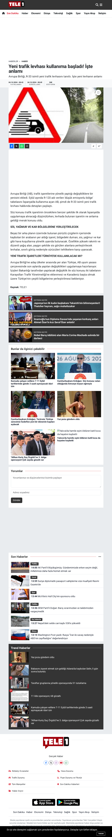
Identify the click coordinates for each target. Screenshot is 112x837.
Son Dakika (12, 13)
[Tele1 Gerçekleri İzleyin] (16, 5)
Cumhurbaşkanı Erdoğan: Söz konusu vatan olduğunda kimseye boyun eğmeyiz (78, 382)
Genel (34, 577)
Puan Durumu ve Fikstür (71, 777)
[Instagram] (56, 762)
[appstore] (44, 802)
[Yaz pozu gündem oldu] (79, 404)
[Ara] (97, 4)
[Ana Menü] (101, 4)
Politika (34, 564)
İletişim (102, 13)
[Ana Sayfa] (3, 13)
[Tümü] (99, 556)
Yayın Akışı (89, 13)
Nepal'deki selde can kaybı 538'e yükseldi (55, 623)
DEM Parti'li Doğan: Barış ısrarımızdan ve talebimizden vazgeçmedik (61, 610)
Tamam (101, 834)
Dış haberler (36, 619)
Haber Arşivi (17, 791)
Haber (25, 13)
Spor (78, 13)
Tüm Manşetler (18, 784)
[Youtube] (61, 762)
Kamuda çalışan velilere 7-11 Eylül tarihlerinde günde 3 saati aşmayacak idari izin (32, 383)
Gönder (16, 500)
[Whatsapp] (66, 762)
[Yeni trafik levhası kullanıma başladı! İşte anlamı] (56, 115)
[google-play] (68, 802)
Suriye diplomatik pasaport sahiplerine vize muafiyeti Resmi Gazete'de (64, 583)
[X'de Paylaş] (16, 146)
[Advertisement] (58, 39)
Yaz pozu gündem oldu (68, 419)
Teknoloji (58, 13)
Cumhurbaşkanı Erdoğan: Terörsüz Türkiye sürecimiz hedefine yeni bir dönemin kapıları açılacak (33, 422)
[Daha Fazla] (27, 146)
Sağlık (69, 13)
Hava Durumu (67, 771)
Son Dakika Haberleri (69, 784)
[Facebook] (46, 762)
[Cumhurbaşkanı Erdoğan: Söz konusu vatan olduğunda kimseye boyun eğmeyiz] (79, 365)
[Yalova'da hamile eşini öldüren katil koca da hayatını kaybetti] (79, 432)
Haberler (13, 61)
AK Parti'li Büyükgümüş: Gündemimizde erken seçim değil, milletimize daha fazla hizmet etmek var (63, 569)
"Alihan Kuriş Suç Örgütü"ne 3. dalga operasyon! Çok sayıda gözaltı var (28, 458)
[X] (51, 762)
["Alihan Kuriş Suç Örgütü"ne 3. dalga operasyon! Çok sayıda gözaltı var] (33, 442)
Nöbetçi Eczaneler (20, 771)
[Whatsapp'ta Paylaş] (21, 146)
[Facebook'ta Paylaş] (12, 146)
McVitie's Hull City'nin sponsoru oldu (53, 596)
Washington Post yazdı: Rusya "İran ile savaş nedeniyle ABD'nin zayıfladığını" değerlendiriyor (61, 637)
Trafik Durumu (18, 777)
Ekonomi (35, 13)
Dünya (47, 13)
